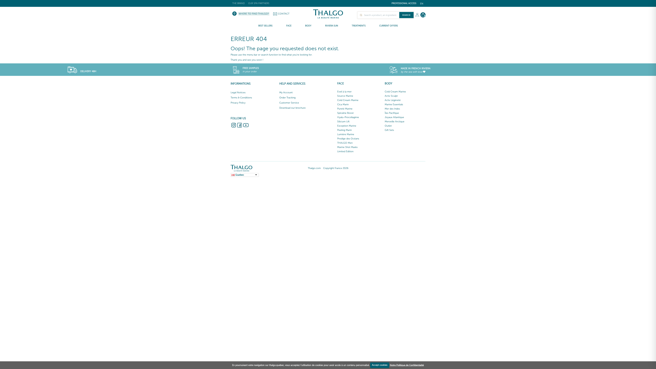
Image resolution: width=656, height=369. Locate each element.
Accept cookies (379, 365)
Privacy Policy (238, 102)
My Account (286, 92)
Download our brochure (292, 107)
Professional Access (404, 3)
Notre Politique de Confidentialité (407, 365)
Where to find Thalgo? (254, 13)
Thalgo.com (314, 168)
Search (406, 15)
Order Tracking (287, 97)
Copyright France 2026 (335, 168)
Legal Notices (238, 92)
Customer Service (289, 102)
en (421, 3)
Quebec (239, 174)
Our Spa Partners (258, 3)
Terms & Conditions (241, 97)
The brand (238, 3)
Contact (283, 13)
